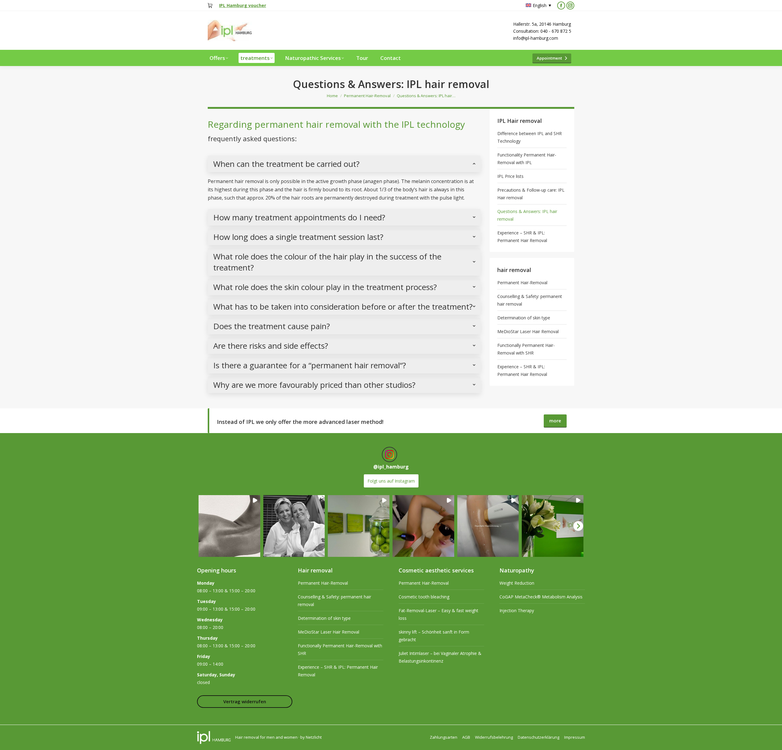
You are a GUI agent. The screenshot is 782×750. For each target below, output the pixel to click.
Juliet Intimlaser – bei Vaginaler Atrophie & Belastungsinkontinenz (440, 657)
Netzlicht (314, 737)
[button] (229, 526)
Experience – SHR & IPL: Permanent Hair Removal (522, 236)
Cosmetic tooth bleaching (424, 597)
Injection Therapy (516, 610)
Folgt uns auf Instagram (391, 481)
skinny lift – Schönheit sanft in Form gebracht (434, 635)
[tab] (344, 164)
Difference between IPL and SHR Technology (529, 137)
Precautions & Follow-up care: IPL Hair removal (531, 193)
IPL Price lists (510, 176)
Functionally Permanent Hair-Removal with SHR (526, 349)
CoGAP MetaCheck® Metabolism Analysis (541, 597)
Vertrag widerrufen (244, 701)
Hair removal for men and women (266, 737)
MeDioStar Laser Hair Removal (528, 331)
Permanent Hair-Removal (522, 282)
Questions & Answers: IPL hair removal (527, 215)
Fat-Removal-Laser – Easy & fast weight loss (438, 614)
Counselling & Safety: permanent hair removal (529, 300)
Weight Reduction (516, 583)
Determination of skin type (523, 318)
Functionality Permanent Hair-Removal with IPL (526, 158)
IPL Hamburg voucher (242, 5)
